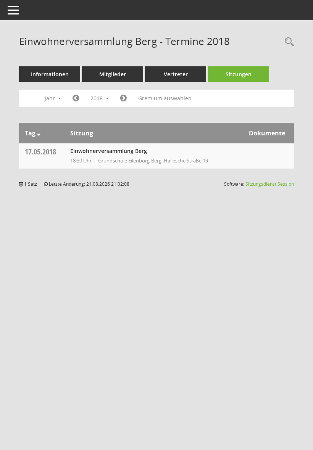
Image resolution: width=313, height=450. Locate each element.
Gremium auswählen (165, 98)
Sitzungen (239, 74)
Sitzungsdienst (269, 184)
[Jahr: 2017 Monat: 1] (76, 98)
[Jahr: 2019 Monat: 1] (123, 98)
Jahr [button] (50, 98)
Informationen (50, 74)
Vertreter (176, 74)
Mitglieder (112, 74)
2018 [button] (97, 98)
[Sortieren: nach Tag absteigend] (38, 133)
